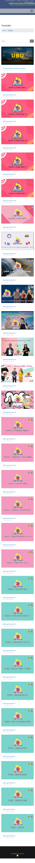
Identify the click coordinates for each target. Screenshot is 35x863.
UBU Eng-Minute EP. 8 (9, 677)
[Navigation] (32, 11)
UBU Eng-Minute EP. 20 (9, 359)
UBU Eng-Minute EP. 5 (9, 756)
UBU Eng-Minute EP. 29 (9, 121)
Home (4, 30)
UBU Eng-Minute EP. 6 (9, 730)
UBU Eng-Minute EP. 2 (9, 836)
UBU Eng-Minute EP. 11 (9, 598)
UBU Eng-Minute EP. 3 (9, 809)
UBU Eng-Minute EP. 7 (9, 703)
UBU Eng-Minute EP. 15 (9, 492)
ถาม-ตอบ (32, 0)
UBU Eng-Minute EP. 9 (9, 651)
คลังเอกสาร (19, 0)
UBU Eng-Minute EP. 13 (9, 545)
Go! (32, 41)
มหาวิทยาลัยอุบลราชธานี (29, 2)
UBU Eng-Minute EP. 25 (9, 227)
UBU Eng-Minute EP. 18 (9, 412)
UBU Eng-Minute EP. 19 (9, 386)
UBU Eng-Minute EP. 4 (9, 783)
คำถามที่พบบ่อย (26, 0)
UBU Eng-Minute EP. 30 (9, 95)
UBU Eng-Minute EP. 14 (9, 518)
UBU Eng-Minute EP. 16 (9, 465)
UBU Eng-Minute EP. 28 (9, 148)
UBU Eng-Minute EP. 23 (9, 280)
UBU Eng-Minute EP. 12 (9, 571)
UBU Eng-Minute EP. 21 (9, 333)
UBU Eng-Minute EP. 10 (9, 624)
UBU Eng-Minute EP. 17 (9, 439)
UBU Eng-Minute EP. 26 (9, 201)
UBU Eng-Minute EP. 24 (9, 254)
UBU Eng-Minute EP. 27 (9, 174)
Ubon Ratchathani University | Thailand (14, 68)
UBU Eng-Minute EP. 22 (9, 307)
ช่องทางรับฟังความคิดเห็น (10, 0)
